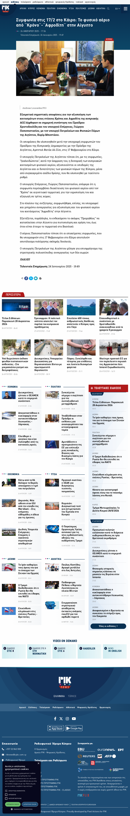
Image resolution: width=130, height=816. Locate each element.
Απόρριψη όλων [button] (30, 804)
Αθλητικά (70, 707)
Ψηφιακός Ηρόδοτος (87, 707)
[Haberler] (90, 651)
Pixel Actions (93, 812)
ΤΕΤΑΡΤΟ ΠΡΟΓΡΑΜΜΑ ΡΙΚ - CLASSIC (52, 790)
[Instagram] (67, 719)
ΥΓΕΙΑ (54, 474)
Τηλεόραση (44, 707)
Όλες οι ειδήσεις (107, 626)
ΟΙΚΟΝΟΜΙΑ (13, 474)
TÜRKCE (72, 696)
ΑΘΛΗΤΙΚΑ (56, 559)
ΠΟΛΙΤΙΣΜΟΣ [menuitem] (81, 9)
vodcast (79, 2)
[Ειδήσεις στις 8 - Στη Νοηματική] (39, 651)
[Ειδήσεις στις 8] (14, 651)
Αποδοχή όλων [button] (13, 804)
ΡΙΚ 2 (36, 769)
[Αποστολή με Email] (36, 278)
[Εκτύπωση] (40, 278)
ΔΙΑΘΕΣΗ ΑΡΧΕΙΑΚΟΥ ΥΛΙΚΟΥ (59, 805)
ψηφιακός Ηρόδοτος (64, 2)
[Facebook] (55, 719)
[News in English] (115, 651)
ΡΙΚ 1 (36, 766)
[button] (6, 790)
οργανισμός (90, 2)
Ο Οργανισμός (40, 749)
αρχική (6, 2)
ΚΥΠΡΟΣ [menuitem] (31, 9)
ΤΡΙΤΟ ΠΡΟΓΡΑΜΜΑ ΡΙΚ (45, 787)
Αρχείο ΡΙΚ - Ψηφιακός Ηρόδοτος (49, 753)
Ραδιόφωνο (58, 707)
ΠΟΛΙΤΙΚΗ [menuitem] (51, 9)
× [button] (38, 763)
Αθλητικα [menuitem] (100, 9)
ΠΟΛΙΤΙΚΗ (56, 387)
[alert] (22, 787)
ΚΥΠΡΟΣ (109, 39)
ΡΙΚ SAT (38, 776)
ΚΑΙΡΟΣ (95, 505)
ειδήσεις (15, 2)
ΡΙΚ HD (37, 773)
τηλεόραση (26, 2)
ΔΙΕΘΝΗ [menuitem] (91, 9)
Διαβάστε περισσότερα (24, 786)
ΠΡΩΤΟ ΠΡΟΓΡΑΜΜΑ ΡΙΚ (46, 780)
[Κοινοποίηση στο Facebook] (26, 278)
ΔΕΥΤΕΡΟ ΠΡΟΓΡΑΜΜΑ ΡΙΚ (47, 783)
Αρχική (22, 707)
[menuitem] (108, 8)
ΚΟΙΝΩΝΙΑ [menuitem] (41, 9)
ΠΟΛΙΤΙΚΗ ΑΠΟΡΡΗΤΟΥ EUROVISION (83, 805)
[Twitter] (61, 719)
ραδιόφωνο (38, 2)
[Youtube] (74, 719)
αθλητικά (49, 2)
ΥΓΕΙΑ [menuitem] (71, 9)
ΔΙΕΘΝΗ (11, 559)
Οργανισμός (105, 707)
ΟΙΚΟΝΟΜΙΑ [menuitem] (62, 9)
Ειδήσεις (32, 707)
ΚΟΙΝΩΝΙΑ (13, 387)
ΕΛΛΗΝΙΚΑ (59, 696)
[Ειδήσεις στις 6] (64, 651)
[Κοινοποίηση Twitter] (31, 278)
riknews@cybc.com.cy (16, 755)
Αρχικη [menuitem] (23, 9)
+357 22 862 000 (13, 749)
